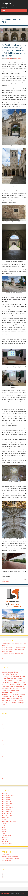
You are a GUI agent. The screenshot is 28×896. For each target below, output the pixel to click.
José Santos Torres (17, 58)
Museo (7, 688)
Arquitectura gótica (6, 797)
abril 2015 (4, 746)
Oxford (20, 688)
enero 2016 (4, 732)
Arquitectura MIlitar (6, 799)
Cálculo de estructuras (6, 813)
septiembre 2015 (5, 738)
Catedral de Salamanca (10, 681)
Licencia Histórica (5, 854)
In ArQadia (6, 3)
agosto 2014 (4, 756)
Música (11, 688)
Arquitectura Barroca (6, 793)
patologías (16, 690)
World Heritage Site (13, 704)
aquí (21, 82)
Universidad (19, 698)
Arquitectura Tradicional (7, 811)
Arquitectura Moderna (6, 801)
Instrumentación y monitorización (9, 821)
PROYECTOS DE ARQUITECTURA (11, 693)
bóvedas (6, 678)
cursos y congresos (11, 579)
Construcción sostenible (7, 815)
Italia (15, 686)
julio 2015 (4, 742)
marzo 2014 (4, 764)
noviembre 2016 (5, 720)
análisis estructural (10, 673)
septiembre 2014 (5, 754)
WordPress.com (23, 893)
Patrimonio (6, 692)
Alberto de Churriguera (9, 670)
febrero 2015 (4, 748)
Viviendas (8, 703)
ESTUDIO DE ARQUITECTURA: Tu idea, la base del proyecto (14, 647)
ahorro (3, 670)
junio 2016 (4, 726)
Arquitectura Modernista (7, 803)
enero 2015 (4, 750)
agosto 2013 (4, 778)
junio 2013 (4, 782)
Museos (3, 825)
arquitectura (7, 676)
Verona (21, 701)
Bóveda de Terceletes (19, 676)
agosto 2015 (4, 740)
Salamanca (12, 697)
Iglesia (11, 687)
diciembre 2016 (5, 718)
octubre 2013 (5, 774)
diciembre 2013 (5, 770)
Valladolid (5, 701)
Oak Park (15, 688)
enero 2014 (4, 768)
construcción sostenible (10, 683)
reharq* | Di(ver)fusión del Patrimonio (10, 856)
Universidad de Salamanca (7, 843)
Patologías (17, 579)
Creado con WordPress (5, 893)
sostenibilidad (13, 698)
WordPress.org (5, 877)
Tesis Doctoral (5, 841)
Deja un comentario (5, 581)
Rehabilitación (22, 579)
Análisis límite (14, 674)
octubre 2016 (5, 722)
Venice (17, 701)
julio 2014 (4, 758)
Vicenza (4, 703)
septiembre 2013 (5, 776)
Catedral (20, 678)
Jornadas (4, 823)
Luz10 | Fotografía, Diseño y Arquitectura (10, 858)
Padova (23, 688)
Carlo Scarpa (13, 678)
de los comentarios (7, 875)
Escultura (4, 819)
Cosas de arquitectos (6, 860)
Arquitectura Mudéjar (6, 805)
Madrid (18, 686)
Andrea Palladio (8, 672)
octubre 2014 (5, 752)
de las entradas (6, 873)
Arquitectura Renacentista (7, 807)
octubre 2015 (5, 736)
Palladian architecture (7, 690)
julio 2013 (4, 780)
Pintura (3, 833)
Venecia (12, 701)
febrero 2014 (4, 766)
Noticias (3, 827)
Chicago (20, 680)
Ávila (6, 705)
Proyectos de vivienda (6, 835)
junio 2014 (4, 760)
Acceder (3, 871)
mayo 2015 (4, 744)
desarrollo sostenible (16, 685)
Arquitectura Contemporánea (8, 795)
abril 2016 (4, 730)
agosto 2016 (4, 724)
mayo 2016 (4, 728)
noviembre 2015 (5, 734)
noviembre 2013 (5, 772)
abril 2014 (4, 762)
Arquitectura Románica (6, 809)
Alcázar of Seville (17, 670)
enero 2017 (4, 716)
